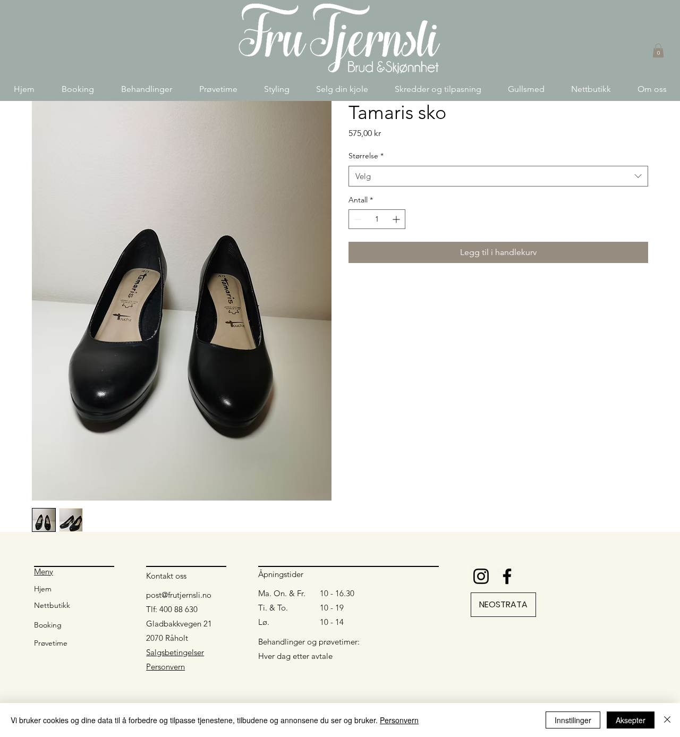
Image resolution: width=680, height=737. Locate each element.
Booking (48, 625)
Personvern (165, 667)
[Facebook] (507, 576)
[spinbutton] (376, 219)
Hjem (43, 589)
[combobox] (498, 176)
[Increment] (397, 219)
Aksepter (630, 720)
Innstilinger (573, 720)
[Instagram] (481, 576)
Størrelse (366, 155)
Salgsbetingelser (175, 652)
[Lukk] (667, 719)
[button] (146, 89)
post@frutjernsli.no (178, 595)
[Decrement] (356, 219)
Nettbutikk (52, 605)
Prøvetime (50, 643)
